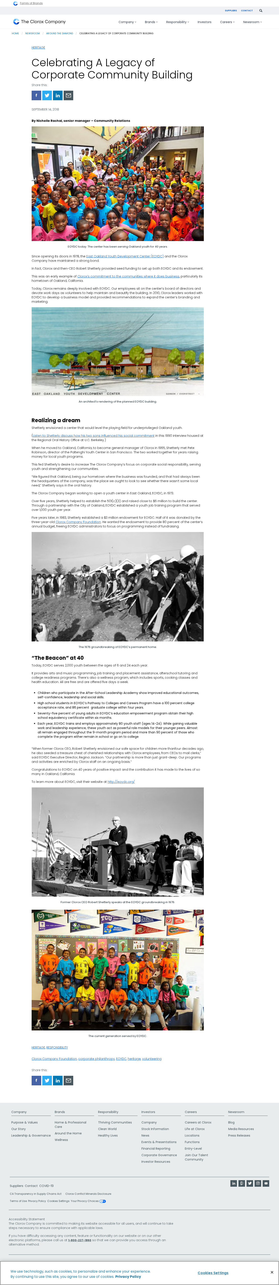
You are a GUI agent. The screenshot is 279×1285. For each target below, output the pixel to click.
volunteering (152, 1059)
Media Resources (241, 1129)
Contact (247, 10)
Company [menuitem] (126, 22)
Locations (192, 1135)
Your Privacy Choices (85, 1201)
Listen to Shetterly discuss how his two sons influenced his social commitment (94, 435)
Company (19, 1112)
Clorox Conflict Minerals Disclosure (88, 1194)
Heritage (38, 47)
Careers (191, 1112)
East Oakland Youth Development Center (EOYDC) (125, 256)
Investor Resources (155, 1161)
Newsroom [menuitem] (251, 22)
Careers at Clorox (198, 1122)
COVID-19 (46, 1186)
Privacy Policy (37, 1201)
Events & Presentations (159, 1142)
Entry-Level (193, 1148)
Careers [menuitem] (226, 22)
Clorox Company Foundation (78, 522)
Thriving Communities (115, 1122)
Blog (231, 1122)
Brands (60, 1112)
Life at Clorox (195, 1129)
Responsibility (57, 1047)
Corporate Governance (159, 1155)
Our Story (18, 1129)
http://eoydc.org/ (121, 782)
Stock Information (155, 1129)
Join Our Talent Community (196, 1157)
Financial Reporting (155, 1148)
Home (15, 33)
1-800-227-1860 (79, 1240)
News (145, 1135)
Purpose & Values (24, 1122)
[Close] (272, 1272)
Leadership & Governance (31, 1135)
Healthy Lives (108, 1135)
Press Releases (239, 1135)
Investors (148, 1112)
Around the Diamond (59, 33)
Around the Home (68, 1133)
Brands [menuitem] (150, 22)
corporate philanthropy (96, 1059)
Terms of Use (18, 1201)
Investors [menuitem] (204, 22)
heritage (134, 1059)
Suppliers (231, 10)
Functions (192, 1142)
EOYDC (121, 1059)
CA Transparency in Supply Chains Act (37, 1194)
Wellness (61, 1140)
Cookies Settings (58, 1201)
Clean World (107, 1129)
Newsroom (32, 33)
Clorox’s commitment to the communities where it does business (128, 276)
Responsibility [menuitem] (176, 22)
